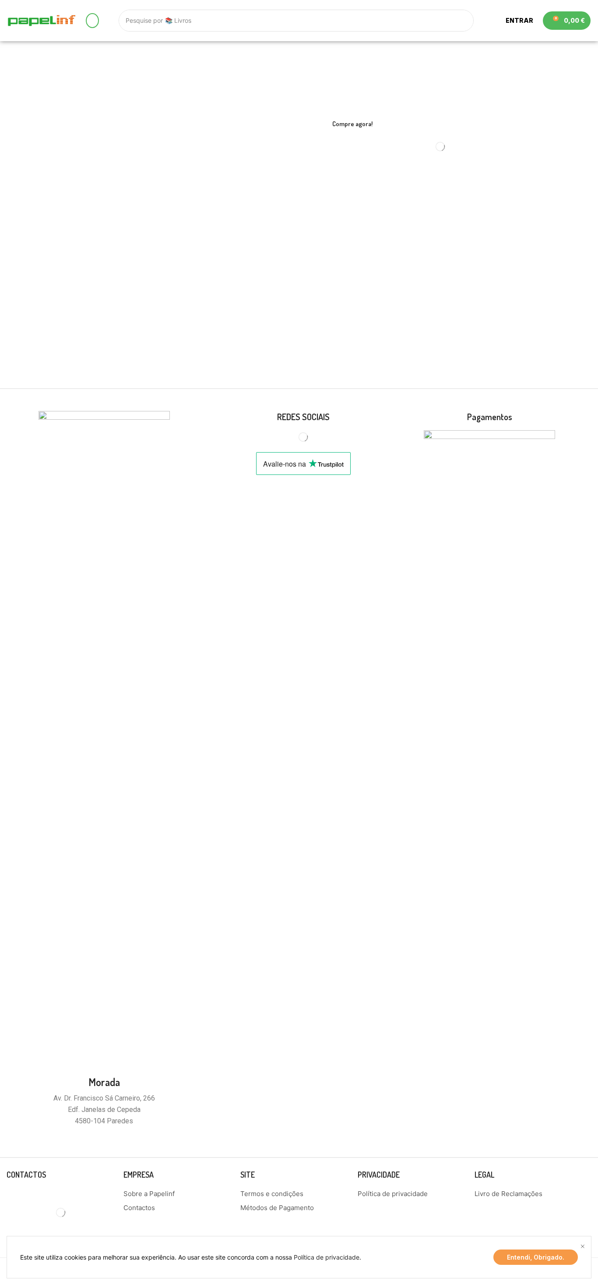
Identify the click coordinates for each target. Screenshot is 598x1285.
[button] (92, 20)
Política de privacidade (326, 1257)
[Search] (462, 20)
